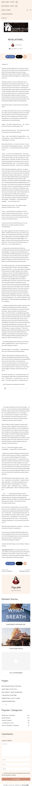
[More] (25, 56)
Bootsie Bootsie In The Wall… (12, 686)
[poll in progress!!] (16, 661)
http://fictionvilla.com (16, 590)
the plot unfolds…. (7, 571)
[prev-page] (3, 704)
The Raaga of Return (9, 695)
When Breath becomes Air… (16, 624)
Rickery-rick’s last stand (11, 698)
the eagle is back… (24, 571)
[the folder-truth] (16, 637)
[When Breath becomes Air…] (16, 613)
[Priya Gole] (13, 45)
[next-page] (5, 704)
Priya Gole (19, 45)
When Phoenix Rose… (9, 701)
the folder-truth (16, 648)
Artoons (25, 785)
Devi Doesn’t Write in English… (12, 692)
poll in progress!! (16, 673)
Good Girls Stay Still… (10, 689)
